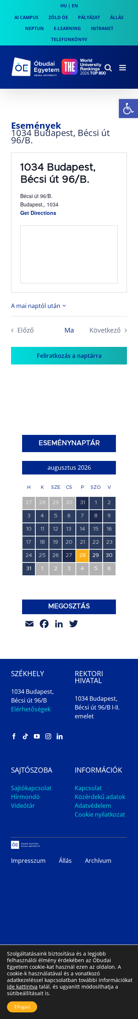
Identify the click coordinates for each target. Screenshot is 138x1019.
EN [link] (75, 6)
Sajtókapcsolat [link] (31, 788)
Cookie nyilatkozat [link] (100, 814)
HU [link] (63, 6)
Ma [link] (69, 330)
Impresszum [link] (28, 861)
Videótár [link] (23, 806)
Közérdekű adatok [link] (100, 797)
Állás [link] (65, 861)
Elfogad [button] (22, 1007)
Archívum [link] (98, 861)
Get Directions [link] (38, 212)
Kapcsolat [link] (88, 788)
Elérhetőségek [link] (30, 709)
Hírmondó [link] (25, 797)
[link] (128, 108)
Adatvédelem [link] (93, 806)
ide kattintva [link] (22, 986)
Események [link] (36, 125)
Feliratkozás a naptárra (69, 356)
